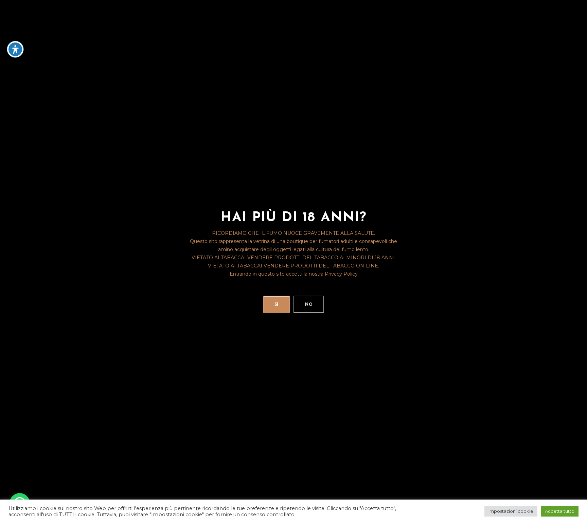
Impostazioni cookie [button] (510, 511)
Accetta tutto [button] (559, 511)
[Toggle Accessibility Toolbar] (15, 49)
